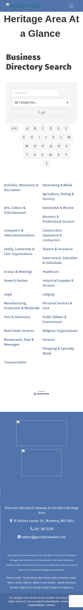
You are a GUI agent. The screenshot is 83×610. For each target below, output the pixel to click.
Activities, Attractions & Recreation (21, 187)
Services (49, 340)
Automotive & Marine (58, 208)
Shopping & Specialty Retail (58, 351)
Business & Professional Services (59, 219)
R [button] (59, 146)
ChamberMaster (36, 605)
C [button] (43, 128)
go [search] (43, 112)
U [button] (35, 155)
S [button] (66, 146)
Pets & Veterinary (17, 317)
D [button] (51, 128)
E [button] (58, 128)
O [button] (35, 146)
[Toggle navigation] (71, 6)
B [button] (35, 128)
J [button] (46, 137)
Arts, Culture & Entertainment (15, 210)
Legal (8, 294)
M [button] (69, 137)
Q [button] (51, 146)
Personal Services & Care (57, 305)
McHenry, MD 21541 (43, 521)
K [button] (53, 137)
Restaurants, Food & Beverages (19, 342)
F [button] (66, 128)
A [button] (27, 128)
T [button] (27, 155)
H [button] (32, 137)
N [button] (27, 146)
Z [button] (47, 164)
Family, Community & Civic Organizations (19, 251)
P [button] (43, 146)
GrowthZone (52, 601)
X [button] (58, 155)
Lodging (48, 294)
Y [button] (66, 155)
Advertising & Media (57, 185)
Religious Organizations (60, 331)
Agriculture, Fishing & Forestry (58, 196)
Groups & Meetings (18, 272)
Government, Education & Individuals (60, 260)
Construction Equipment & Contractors (52, 235)
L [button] (61, 137)
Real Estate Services (19, 331)
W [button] (50, 155)
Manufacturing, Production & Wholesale (21, 305)
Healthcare (51, 272)
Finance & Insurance (58, 249)
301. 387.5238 (43, 529)
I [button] (39, 137)
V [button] (42, 155)
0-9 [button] (14, 128)
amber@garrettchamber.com (43, 537)
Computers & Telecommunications (19, 233)
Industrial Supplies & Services (58, 283)
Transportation (15, 362)
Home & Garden (16, 281)
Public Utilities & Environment (54, 319)
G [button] (24, 137)
